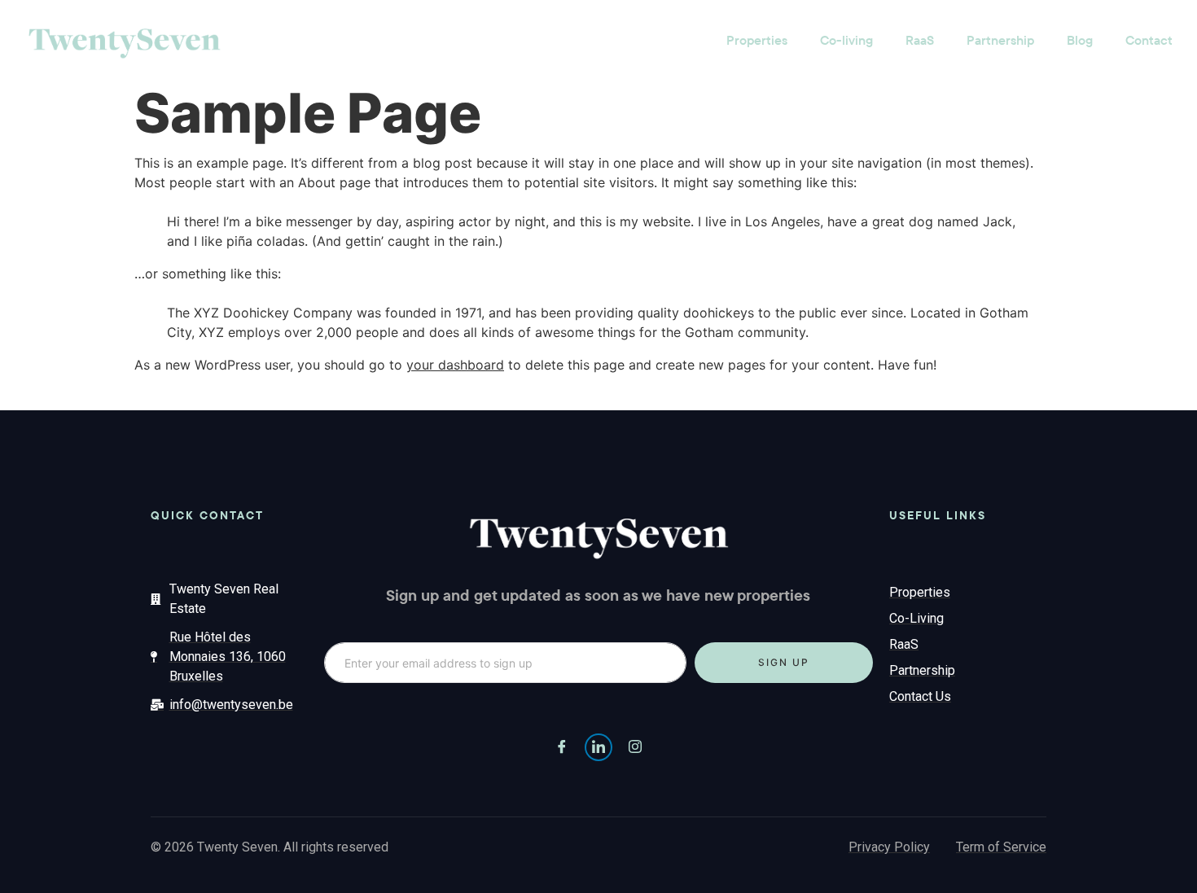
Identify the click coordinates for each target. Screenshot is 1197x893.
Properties (756, 40)
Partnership (1000, 40)
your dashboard (455, 365)
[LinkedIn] (598, 747)
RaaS (919, 40)
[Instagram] (635, 747)
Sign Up (783, 662)
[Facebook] (562, 747)
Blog (1080, 40)
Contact (1149, 40)
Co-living (846, 40)
